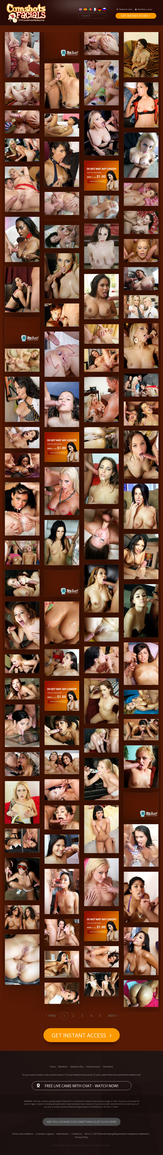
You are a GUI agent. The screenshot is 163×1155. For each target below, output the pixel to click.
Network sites (125, 9)
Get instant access (134, 16)
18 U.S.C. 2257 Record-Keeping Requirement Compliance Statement (117, 1133)
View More (108, 1066)
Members (63, 1066)
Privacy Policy (81, 1137)
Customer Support (45, 1133)
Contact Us (76, 1133)
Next (112, 1015)
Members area (145, 9)
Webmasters (62, 1133)
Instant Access (93, 1066)
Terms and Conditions (22, 1133)
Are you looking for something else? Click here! (82, 1122)
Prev (52, 1015)
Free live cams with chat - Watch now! (81, 1085)
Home (53, 1066)
